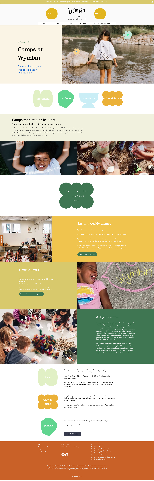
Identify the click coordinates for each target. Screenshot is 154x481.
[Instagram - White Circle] (66, 454)
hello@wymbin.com (43, 452)
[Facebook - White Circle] (63, 454)
